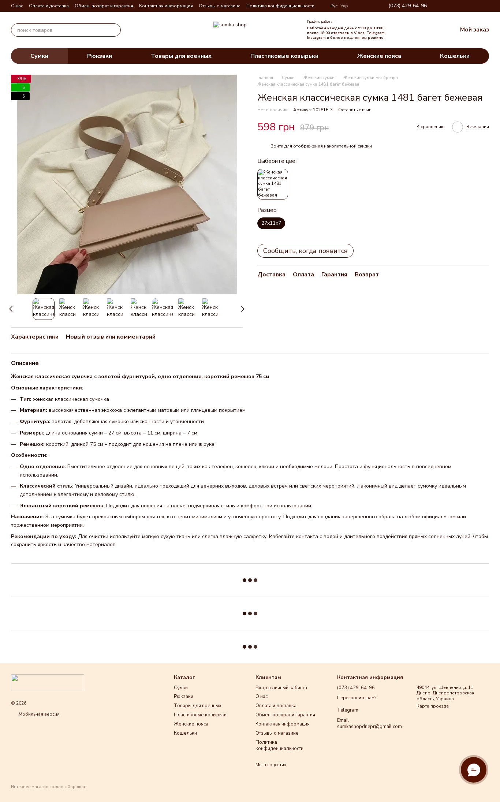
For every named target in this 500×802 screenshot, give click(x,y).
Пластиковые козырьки (284, 56)
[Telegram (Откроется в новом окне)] (468, 6)
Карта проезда (433, 706)
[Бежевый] (272, 184)
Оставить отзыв (355, 110)
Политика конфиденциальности (280, 6)
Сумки (39, 56)
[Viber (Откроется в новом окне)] (477, 6)
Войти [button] (276, 146)
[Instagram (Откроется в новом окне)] (451, 6)
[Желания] (420, 30)
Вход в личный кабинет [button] (281, 688)
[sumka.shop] (47, 682)
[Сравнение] (404, 30)
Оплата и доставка (49, 6)
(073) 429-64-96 (407, 5)
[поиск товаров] (114, 30)
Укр (344, 6)
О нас (17, 6)
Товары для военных (181, 56)
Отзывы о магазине (219, 6)
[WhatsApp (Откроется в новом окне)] (486, 6)
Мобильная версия (39, 714)
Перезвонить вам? (356, 698)
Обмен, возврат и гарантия (104, 6)
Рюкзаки (99, 56)
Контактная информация (166, 6)
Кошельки (455, 56)
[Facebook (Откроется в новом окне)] (460, 6)
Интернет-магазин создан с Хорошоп (48, 787)
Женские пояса (379, 56)
